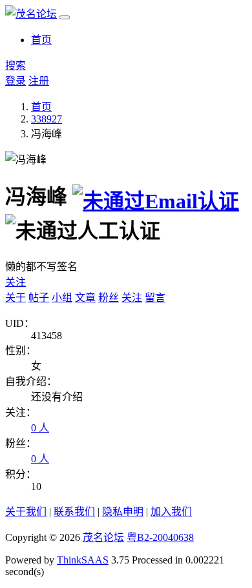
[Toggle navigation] (64, 17)
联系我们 (74, 511)
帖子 (38, 297)
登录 (15, 80)
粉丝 (108, 297)
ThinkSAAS (83, 559)
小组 (62, 297)
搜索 (15, 65)
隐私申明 (122, 511)
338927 (46, 118)
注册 (38, 80)
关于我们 (26, 511)
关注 (15, 282)
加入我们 (171, 511)
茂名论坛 (103, 537)
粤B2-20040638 (160, 537)
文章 (85, 297)
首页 (41, 39)
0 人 (40, 427)
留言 (155, 297)
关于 (15, 297)
